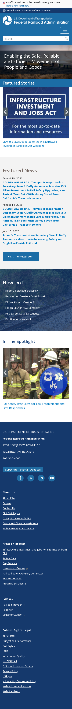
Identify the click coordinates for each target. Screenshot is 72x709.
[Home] (36, 21)
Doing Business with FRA (17, 518)
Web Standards (11, 691)
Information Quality (14, 656)
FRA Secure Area (12, 578)
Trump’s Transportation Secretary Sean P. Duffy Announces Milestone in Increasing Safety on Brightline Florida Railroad (34, 239)
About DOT (9, 636)
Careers (7, 503)
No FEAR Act (10, 661)
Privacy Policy (10, 671)
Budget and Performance (17, 641)
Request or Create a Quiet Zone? (25, 296)
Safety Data (9, 558)
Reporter (8, 609)
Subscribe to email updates (23, 469)
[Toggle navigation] (64, 30)
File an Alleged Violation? (19, 302)
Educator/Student (12, 614)
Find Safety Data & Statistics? (23, 313)
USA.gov (7, 676)
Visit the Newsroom (20, 256)
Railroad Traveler (12, 604)
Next (66, 112)
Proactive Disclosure (14, 583)
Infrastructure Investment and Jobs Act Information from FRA (35, 551)
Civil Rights (9, 646)
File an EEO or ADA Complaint (22, 307)
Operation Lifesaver (14, 568)
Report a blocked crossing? (21, 290)
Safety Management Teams (18, 528)
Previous (5, 112)
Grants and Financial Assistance (20, 523)
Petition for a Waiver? (18, 319)
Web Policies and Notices (17, 686)
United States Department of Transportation (29, 10)
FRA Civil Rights (11, 513)
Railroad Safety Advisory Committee (23, 573)
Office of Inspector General (18, 666)
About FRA (9, 498)
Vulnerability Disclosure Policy (19, 681)
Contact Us (9, 508)
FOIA (5, 651)
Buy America (10, 563)
